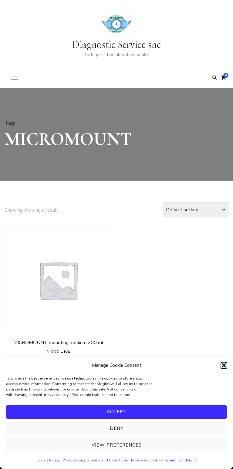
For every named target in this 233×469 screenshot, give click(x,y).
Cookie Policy (47, 460)
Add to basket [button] (58, 279)
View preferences (117, 445)
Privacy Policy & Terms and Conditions (95, 460)
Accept (116, 412)
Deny (116, 428)
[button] (224, 365)
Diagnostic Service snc (116, 45)
